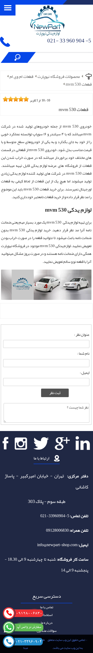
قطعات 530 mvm (79, 84)
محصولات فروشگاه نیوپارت (58, 76)
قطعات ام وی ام (21, 76)
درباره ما (46, 622)
